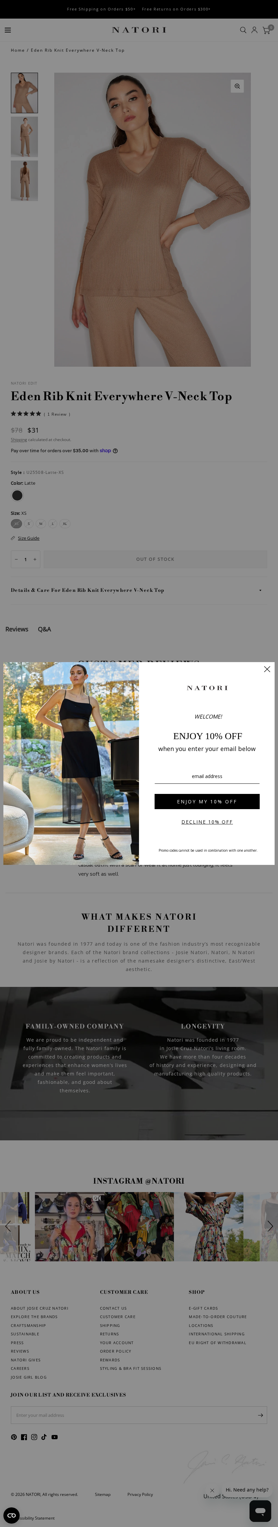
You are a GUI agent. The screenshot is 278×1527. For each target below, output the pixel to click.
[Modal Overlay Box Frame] (139, 763)
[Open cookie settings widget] (11, 1515)
